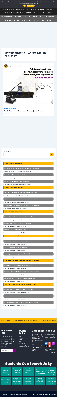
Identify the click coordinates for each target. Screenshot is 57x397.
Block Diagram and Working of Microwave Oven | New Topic (19, 278)
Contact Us (41, 12)
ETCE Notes (49, 9)
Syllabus (21, 340)
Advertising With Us (24, 346)
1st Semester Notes (8, 9)
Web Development (37, 346)
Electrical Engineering (37, 336)
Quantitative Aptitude (30, 17)
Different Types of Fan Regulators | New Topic (16, 229)
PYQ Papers (16, 12)
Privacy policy (30, 5)
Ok (24, 5)
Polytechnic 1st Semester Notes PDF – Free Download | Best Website (21, 168)
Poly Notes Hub (7, 331)
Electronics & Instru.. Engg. (37, 343)
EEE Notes (41, 9)
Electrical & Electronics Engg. (36, 338)
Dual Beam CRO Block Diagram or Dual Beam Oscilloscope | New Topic (22, 302)
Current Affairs (34, 20)
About (35, 12)
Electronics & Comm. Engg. (37, 341)
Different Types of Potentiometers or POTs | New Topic (18, 289)
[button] (9, 9)
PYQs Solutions (26, 12)
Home (20, 336)
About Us (21, 341)
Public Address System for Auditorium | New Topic (23, 111)
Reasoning (18, 17)
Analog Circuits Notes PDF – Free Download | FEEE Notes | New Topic (21, 205)
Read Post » (7, 113)
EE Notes (33, 9)
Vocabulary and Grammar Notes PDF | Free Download (18, 175)
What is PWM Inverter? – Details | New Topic (15, 247)
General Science (10, 20)
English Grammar (22, 20)
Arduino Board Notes (37, 347)
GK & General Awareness (46, 17)
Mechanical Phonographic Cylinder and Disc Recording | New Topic (21, 271)
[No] (55, 4)
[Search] (51, 154)
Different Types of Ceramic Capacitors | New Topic (17, 223)
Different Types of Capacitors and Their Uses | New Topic (19, 217)
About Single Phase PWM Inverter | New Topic (16, 241)
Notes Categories (23, 345)
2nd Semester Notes (22, 9)
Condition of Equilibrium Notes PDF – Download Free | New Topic (20, 192)
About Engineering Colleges (36, 349)
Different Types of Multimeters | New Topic (15, 296)
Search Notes (7, 151)
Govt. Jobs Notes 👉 (7, 17)
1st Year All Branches (37, 334)
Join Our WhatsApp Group (50, 350)
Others (49, 12)
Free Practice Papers (46, 20)
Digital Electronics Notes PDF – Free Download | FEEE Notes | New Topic (22, 199)
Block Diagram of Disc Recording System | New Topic (18, 265)
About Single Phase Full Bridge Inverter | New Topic (17, 254)
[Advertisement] (28, 36)
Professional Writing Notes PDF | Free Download (16, 181)
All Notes (21, 338)
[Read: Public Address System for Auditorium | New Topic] (29, 84)
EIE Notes (7, 12)
